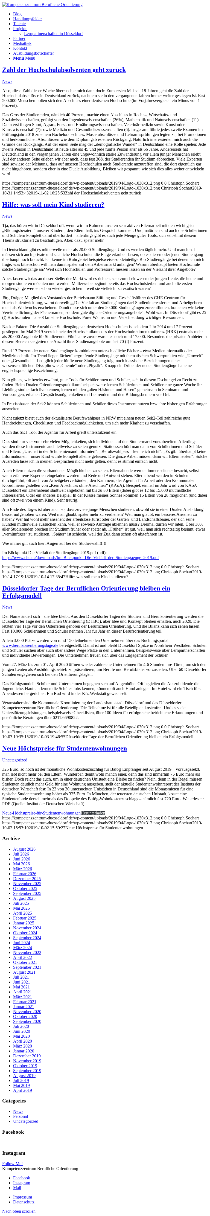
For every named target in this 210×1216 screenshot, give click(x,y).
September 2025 (27, 893)
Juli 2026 (21, 854)
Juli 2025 (21, 903)
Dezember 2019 (27, 1056)
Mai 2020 (21, 1036)
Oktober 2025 (25, 888)
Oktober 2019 (25, 1065)
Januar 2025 (23, 923)
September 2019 (27, 1070)
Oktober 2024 (25, 932)
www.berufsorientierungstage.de (30, 645)
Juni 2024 (21, 942)
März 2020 (22, 1046)
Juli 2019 (21, 1080)
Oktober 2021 (25, 962)
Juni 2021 (21, 982)
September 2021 (27, 967)
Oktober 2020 (25, 1016)
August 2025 (24, 898)
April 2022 (22, 957)
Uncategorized (14, 760)
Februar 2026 (24, 873)
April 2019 (22, 1090)
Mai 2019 (21, 1085)
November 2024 (27, 928)
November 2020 (27, 1011)
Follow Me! (12, 1163)
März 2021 (22, 996)
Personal (20, 1116)
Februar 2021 (24, 1001)
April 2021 (22, 992)
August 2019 (24, 1075)
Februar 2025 (24, 918)
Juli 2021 (21, 977)
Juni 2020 (21, 1031)
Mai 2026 (21, 864)
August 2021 (24, 972)
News (7, 81)
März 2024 (22, 947)
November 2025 (27, 883)
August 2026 (24, 849)
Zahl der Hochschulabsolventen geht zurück (64, 69)
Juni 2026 (21, 859)
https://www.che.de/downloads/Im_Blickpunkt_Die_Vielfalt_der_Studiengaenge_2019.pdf (80, 557)
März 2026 (22, 868)
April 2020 (22, 1041)
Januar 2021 (23, 1006)
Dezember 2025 (27, 878)
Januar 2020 (23, 1051)
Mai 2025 (21, 908)
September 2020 (27, 1021)
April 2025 (22, 913)
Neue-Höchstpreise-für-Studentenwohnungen (41, 813)
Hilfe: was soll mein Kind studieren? (53, 204)
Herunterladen (93, 813)
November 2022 (27, 952)
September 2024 (27, 937)
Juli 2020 (21, 1026)
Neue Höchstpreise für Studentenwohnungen (64, 748)
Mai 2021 (21, 987)
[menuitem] (110, 13)
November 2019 (27, 1060)
